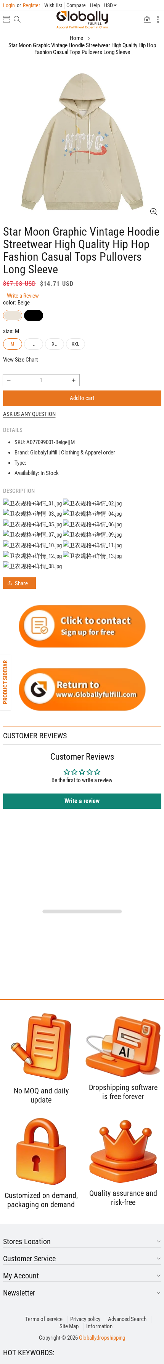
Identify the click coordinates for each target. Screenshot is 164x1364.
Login (9, 5)
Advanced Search (127, 1319)
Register (28, 5)
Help (95, 5)
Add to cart (82, 398)
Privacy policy (85, 1319)
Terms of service (44, 1319)
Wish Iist (53, 5)
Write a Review (23, 295)
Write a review (82, 801)
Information (99, 1326)
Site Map (69, 1326)
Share (21, 583)
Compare (76, 5)
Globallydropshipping (102, 1337)
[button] (6, 20)
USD (108, 5)
